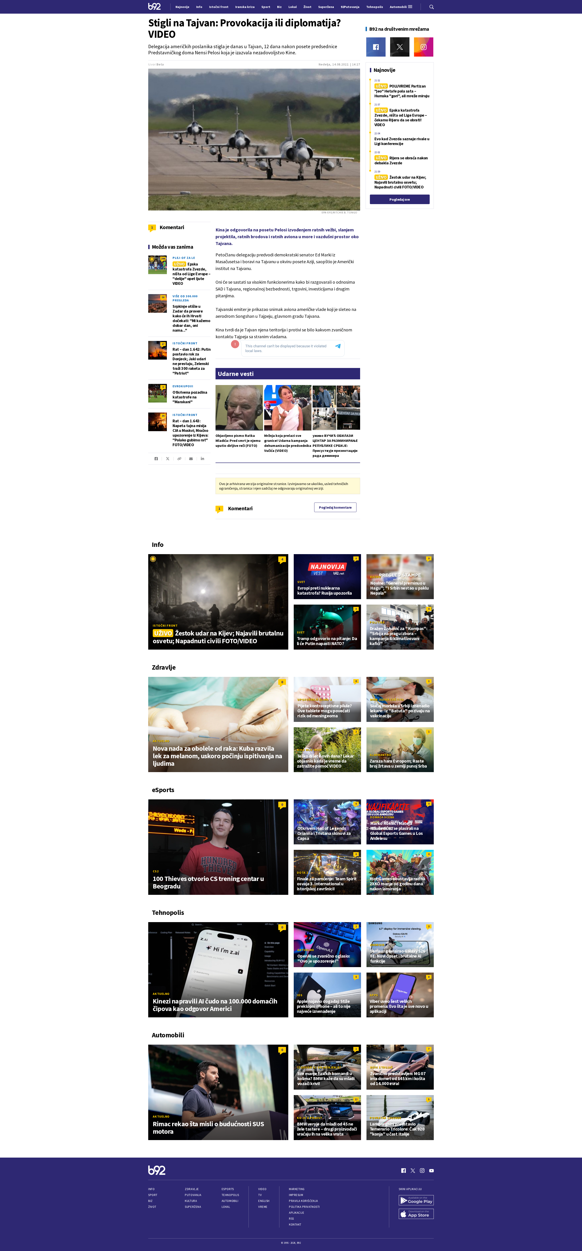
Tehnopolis (230, 1195)
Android (377, 945)
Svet (301, 582)
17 (163, 344)
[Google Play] (416, 1200)
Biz (150, 1201)
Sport (153, 1195)
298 (163, 258)
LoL (300, 822)
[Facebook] (376, 47)
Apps (374, 995)
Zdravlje (192, 1189)
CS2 (155, 871)
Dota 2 (302, 873)
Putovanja (193, 1195)
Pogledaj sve (399, 199)
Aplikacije (296, 1213)
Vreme (263, 1207)
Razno (375, 577)
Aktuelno (161, 741)
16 (163, 415)
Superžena (193, 1207)
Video (262, 1189)
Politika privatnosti (304, 1207)
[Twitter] (399, 47)
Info (151, 1189)
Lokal (226, 1207)
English (264, 1201)
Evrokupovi (183, 386)
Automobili (230, 1201)
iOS (299, 995)
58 (163, 297)
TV (260, 1195)
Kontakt (295, 1224)
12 (356, 1099)
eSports (228, 1189)
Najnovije (182, 7)
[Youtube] (431, 1170)
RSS (291, 1219)
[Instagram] (423, 47)
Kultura (191, 1201)
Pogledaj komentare (335, 507)
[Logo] (154, 7)
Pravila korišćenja (303, 1201)
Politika (377, 622)
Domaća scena (382, 817)
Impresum (296, 1195)
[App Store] (416, 1214)
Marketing (297, 1189)
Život (152, 1207)
